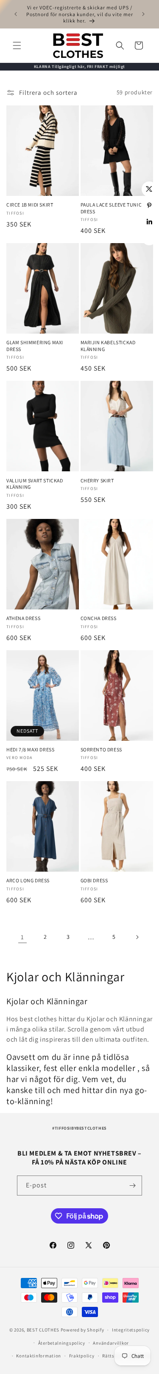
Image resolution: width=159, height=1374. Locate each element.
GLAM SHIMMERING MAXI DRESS (34, 345)
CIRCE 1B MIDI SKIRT (29, 204)
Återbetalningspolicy (61, 1343)
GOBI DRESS (94, 880)
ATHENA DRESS (23, 618)
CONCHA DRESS (99, 618)
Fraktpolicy (82, 1356)
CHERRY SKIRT (97, 480)
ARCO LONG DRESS (28, 880)
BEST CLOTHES (43, 1330)
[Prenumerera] (132, 1186)
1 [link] (22, 937)
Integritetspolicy (131, 1330)
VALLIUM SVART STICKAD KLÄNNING (34, 483)
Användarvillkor (111, 1343)
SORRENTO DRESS (101, 749)
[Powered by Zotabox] (149, 237)
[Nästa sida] (137, 937)
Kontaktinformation (38, 1356)
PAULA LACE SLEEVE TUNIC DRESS (111, 208)
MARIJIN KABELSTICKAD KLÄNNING (108, 345)
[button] (17, 45)
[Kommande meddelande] (143, 14)
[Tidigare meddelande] (15, 14)
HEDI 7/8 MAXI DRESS (30, 749)
